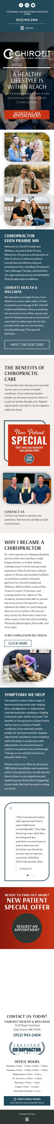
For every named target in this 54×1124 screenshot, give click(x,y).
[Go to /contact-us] (27, 518)
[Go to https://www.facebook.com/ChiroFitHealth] (21, 5)
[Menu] (27, 1109)
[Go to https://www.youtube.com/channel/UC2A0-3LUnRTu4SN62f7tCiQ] (33, 5)
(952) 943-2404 (27, 20)
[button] (27, 114)
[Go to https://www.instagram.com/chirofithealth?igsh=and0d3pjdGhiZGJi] (27, 5)
